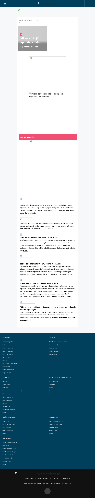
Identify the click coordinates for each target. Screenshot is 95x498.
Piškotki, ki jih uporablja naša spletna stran (30, 42)
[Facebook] (47, 491)
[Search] (89, 4)
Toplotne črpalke (7, 342)
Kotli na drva (6, 357)
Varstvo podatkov (43, 478)
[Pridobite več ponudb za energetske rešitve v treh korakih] (48, 110)
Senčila (4, 403)
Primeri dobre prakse (8, 424)
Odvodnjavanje (7, 458)
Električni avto (53, 427)
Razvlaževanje (53, 381)
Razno (4, 412)
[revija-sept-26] (48, 165)
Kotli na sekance (7, 348)
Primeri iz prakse (7, 354)
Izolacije (5, 387)
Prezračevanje (53, 394)
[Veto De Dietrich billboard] (47, 13)
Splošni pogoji (29, 478)
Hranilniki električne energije (58, 342)
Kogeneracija (6, 373)
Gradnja (5, 377)
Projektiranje (6, 461)
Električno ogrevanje (8, 369)
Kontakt (55, 478)
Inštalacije (6, 438)
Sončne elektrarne (54, 351)
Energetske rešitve (54, 345)
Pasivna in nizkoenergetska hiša (12, 391)
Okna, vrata (6, 384)
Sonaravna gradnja (8, 409)
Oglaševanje (66, 478)
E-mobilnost (54, 417)
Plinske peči (6, 366)
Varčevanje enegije (25, 20)
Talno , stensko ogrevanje (10, 442)
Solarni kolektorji (7, 351)
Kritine (4, 381)
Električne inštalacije (9, 448)
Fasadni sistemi (7, 400)
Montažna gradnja (8, 394)
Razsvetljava (53, 348)
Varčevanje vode (8, 417)
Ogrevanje (6, 337)
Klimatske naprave (55, 391)
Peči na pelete (6, 345)
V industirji (52, 384)
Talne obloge (6, 406)
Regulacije (5, 445)
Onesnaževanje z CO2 (56, 421)
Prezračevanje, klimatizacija (60, 377)
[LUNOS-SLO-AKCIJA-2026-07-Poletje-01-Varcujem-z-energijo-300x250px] (48, 71)
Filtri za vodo (6, 427)
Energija (52, 337)
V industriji (5, 421)
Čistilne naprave (7, 430)
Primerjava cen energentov (11, 363)
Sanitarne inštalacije (9, 452)
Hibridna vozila (53, 430)
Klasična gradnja (7, 397)
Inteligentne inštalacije (9, 455)
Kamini (4, 360)
